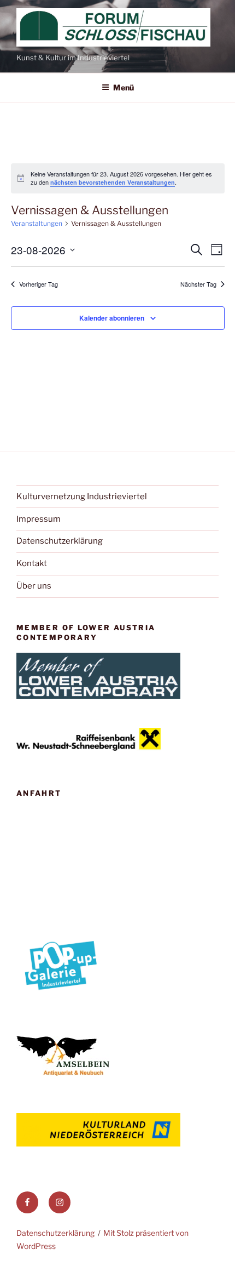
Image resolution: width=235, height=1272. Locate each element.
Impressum (38, 519)
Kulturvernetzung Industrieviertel (81, 496)
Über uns (33, 586)
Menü (123, 87)
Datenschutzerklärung (59, 541)
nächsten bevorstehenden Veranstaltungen (112, 182)
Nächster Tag (198, 284)
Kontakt (31, 563)
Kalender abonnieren (111, 318)
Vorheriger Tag (38, 284)
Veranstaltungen (36, 223)
